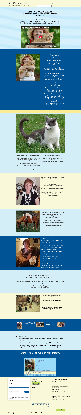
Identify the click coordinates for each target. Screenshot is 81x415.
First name (11, 383)
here (57, 21)
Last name (11, 386)
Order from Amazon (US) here (31, 21)
